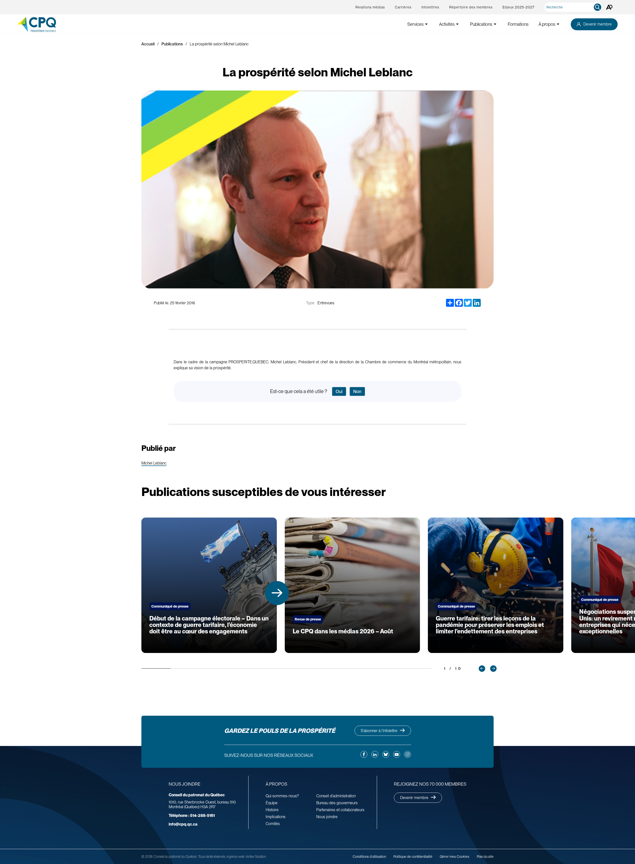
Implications (276, 816)
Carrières (403, 7)
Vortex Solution (255, 857)
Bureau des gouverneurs (337, 803)
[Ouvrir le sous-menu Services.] (426, 24)
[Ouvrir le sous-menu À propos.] (558, 24)
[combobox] (574, 7)
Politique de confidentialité (412, 857)
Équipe (272, 803)
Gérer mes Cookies (454, 857)
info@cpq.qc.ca (183, 824)
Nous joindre (327, 816)
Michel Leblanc (153, 463)
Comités (273, 823)
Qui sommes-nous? (282, 796)
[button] (277, 593)
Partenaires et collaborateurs (340, 809)
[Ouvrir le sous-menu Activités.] (457, 24)
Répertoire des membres (471, 7)
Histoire (272, 809)
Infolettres (430, 7)
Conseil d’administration (336, 796)
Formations (518, 24)
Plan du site (485, 857)
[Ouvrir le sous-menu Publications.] (495, 24)
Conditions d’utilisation (369, 857)
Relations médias (370, 7)
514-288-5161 (192, 815)
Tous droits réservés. (212, 857)
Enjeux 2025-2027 (519, 7)
